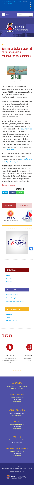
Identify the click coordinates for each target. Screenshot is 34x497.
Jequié (8, 317)
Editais (8, 275)
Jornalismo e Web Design (17, 388)
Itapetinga (9, 314)
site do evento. (9, 149)
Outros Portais (24, 205)
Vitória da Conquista (11, 321)
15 (31, 228)
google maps (17, 401)
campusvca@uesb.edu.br (17, 451)
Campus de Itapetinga (12, 295)
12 (25, 228)
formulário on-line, (26, 129)
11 (23, 228)
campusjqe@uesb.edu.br (17, 424)
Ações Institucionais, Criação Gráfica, (17, 386)
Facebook (12, 192)
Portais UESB (8, 205)
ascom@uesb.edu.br (17, 415)
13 (27, 228)
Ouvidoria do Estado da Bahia (17, 440)
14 (29, 228)
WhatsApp (21, 192)
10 (21, 228)
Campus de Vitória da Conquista (15, 301)
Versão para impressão (10, 186)
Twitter (6, 192)
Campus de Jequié (11, 298)
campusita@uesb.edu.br (17, 397)
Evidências (9, 281)
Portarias (8, 278)
